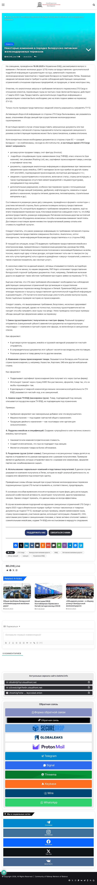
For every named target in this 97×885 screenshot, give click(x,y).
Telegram (51, 756)
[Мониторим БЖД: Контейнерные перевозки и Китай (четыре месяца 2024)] (48, 591)
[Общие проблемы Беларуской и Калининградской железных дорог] (17, 591)
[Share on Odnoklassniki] (42, 545)
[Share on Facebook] (15, 545)
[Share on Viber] (64, 545)
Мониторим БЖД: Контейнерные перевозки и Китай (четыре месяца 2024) (47, 603)
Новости (16, 17)
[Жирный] (6, 642)
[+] (41, 643)
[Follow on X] (17, 57)
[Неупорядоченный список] (23, 642)
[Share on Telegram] (70, 545)
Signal (50, 765)
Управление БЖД (39, 556)
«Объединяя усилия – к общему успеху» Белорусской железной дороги (80, 603)
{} (37, 643)
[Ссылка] (34, 642)
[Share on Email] (37, 545)
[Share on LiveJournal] (80, 545)
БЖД (56, 552)
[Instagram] (16, 570)
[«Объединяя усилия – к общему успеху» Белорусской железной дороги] (80, 591)
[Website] (7, 570)
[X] (13, 570)
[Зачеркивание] (16, 642)
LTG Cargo (21, 552)
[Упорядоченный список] (20, 642)
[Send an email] (19, 57)
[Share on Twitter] (21, 545)
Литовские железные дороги (72, 552)
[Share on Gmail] (48, 545)
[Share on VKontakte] (32, 545)
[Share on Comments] (53, 545)
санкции (25, 556)
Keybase (50, 783)
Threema (50, 774)
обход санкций (13, 556)
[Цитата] (27, 642)
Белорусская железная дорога (39, 552)
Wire (51, 793)
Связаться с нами (60, 532)
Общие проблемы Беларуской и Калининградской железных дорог (16, 603)
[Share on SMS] (59, 545)
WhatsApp (50, 802)
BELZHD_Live (11, 57)
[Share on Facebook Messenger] (75, 545)
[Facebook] (10, 570)
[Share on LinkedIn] (26, 545)
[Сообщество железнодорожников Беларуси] (48, 5)
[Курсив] (9, 642)
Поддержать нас (36, 532)
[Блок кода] (30, 642)
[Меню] (3, 5)
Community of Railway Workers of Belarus (51, 876)
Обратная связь (50, 720)
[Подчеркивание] (13, 642)
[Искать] (94, 5)
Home (8, 17)
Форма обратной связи (49, 712)
